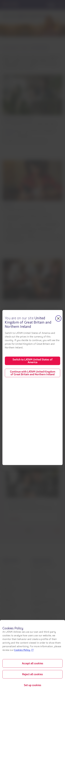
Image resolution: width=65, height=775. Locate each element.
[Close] (58, 318)
